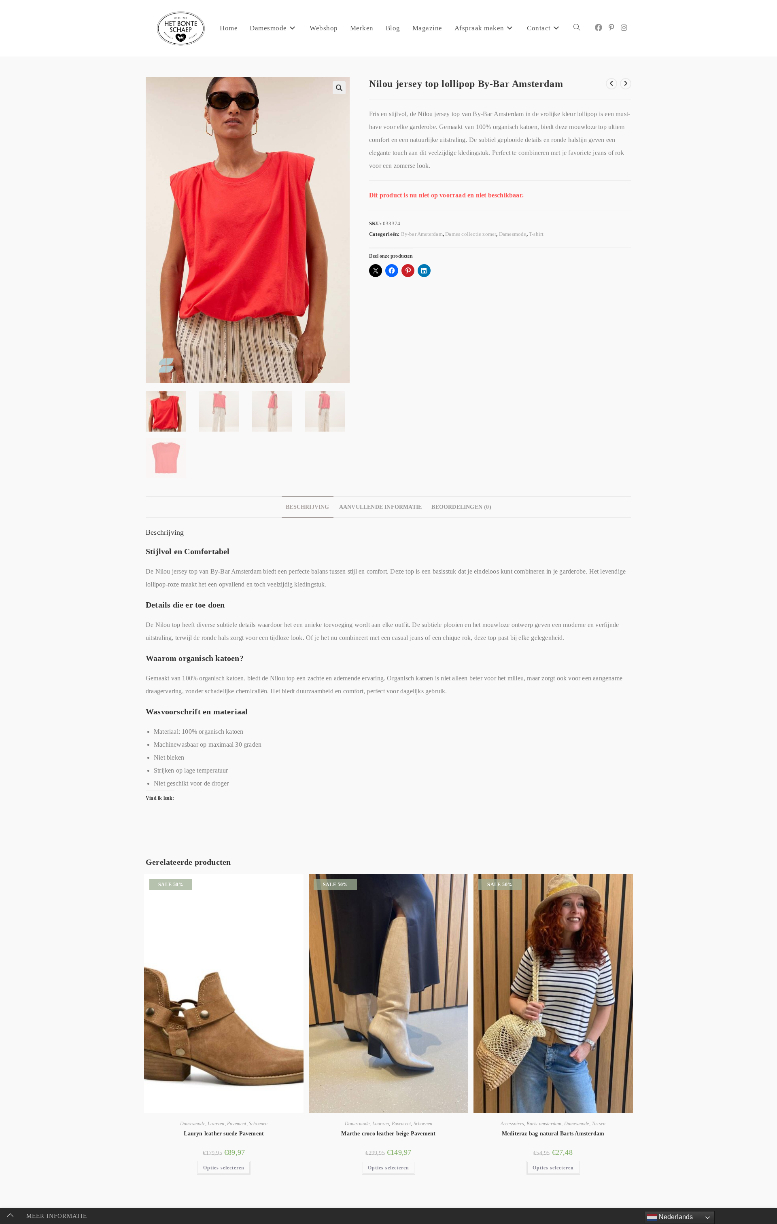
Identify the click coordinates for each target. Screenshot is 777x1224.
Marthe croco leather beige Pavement (388, 1134)
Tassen (598, 1124)
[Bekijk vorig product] (611, 83)
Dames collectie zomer (470, 234)
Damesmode (512, 234)
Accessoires (512, 1124)
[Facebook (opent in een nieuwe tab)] (598, 28)
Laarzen (216, 1124)
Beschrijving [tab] (307, 507)
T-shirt (536, 234)
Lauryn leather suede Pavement (224, 1134)
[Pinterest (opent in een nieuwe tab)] (611, 28)
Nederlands (675, 1216)
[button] (339, 87)
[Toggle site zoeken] (576, 28)
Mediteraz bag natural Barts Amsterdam (553, 1134)
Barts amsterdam (543, 1124)
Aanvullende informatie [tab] (380, 507)
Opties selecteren (223, 1168)
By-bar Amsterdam (422, 234)
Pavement (236, 1124)
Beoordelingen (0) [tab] (461, 507)
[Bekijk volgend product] (625, 83)
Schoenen (258, 1124)
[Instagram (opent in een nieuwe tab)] (624, 28)
